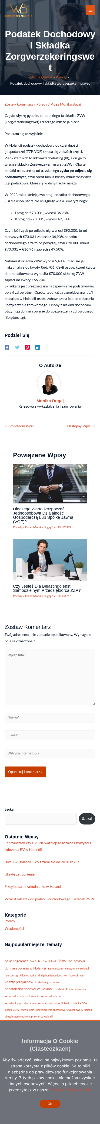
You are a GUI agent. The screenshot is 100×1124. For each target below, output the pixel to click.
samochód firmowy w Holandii (22, 996)
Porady (42, 104)
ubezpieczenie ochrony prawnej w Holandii (29, 1016)
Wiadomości (14, 929)
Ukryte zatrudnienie (20, 874)
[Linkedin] (37, 347)
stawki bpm (27, 1010)
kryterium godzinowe (47, 982)
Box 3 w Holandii (47, 961)
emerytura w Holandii (77, 968)
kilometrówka (28, 975)
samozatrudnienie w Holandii (54, 1003)
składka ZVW (79, 1003)
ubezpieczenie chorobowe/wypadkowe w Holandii (64, 1010)
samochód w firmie (51, 996)
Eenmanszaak (55, 968)
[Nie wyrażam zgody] (94, 1072)
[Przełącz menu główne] (90, 10)
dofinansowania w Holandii (25, 968)
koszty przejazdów (19, 982)
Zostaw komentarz (19, 104)
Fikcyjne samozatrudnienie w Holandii (34, 887)
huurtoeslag (11, 975)
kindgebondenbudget (50, 975)
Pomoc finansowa (76, 989)
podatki (60, 989)
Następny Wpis (81, 426)
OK (50, 1104)
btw (62, 961)
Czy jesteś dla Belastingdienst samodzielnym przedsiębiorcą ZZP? (47, 588)
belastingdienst (16, 961)
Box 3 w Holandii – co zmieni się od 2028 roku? (42, 862)
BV (70, 961)
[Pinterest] (27, 347)
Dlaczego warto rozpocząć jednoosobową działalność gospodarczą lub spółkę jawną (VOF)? (43, 515)
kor (65, 975)
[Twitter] (17, 347)
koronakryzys (77, 975)
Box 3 (33, 961)
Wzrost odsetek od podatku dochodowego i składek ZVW (49, 899)
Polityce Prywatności (70, 1089)
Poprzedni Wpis (19, 426)
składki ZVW (12, 1010)
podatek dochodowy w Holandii (29, 989)
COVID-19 (79, 961)
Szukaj (9, 809)
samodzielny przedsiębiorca (20, 1003)
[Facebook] (7, 347)
